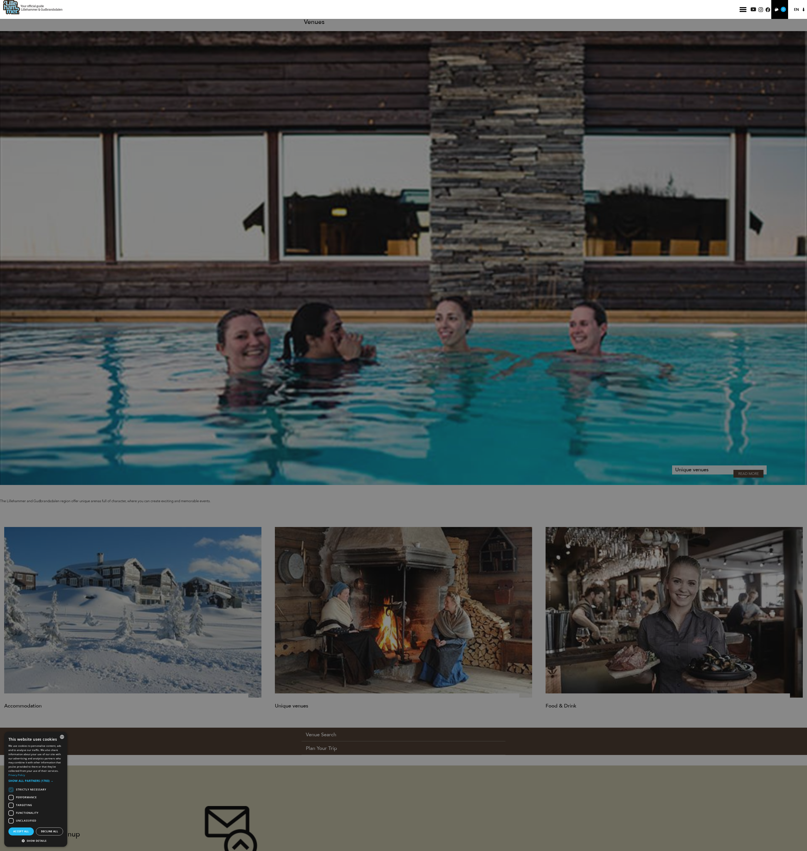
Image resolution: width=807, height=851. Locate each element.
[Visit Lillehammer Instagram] (760, 11)
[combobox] (62, 737)
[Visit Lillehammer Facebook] (767, 11)
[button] (35, 780)
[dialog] (35, 789)
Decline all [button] (49, 831)
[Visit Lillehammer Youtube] (753, 10)
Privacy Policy (16, 775)
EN (796, 9)
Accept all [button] (21, 831)
